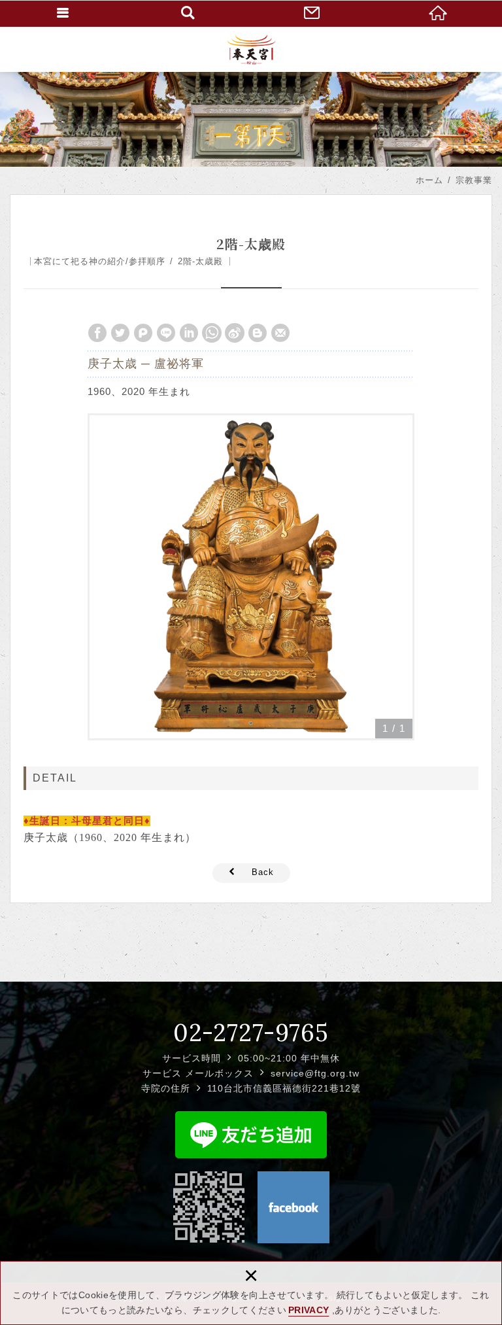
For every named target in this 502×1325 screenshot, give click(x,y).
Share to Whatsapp (212, 333)
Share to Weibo (234, 333)
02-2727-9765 (251, 1032)
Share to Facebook (97, 333)
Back (263, 872)
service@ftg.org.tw (315, 1073)
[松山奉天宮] (251, 49)
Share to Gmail (280, 333)
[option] (251, 576)
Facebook (293, 1207)
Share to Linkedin (189, 333)
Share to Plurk (143, 333)
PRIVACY (308, 1310)
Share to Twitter (120, 333)
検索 (188, 13)
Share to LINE (166, 333)
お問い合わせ (313, 13)
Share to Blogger (257, 333)
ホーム (439, 13)
